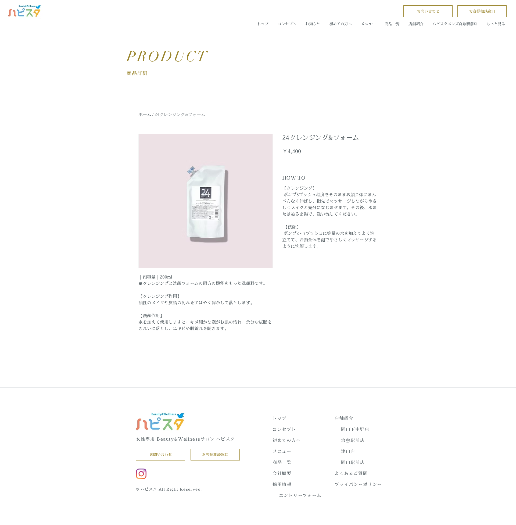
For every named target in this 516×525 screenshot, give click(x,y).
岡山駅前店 (353, 462)
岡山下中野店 (355, 429)
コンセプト (284, 429)
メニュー (282, 451)
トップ (280, 418)
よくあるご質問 (351, 473)
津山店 (348, 451)
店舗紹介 (344, 418)
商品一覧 (282, 462)
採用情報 (282, 484)
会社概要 (282, 473)
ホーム (144, 114)
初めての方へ (287, 440)
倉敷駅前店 (353, 440)
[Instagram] (141, 474)
